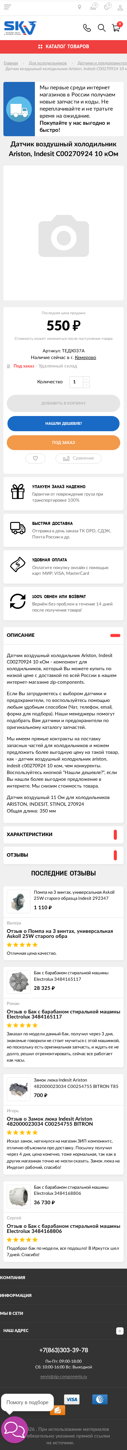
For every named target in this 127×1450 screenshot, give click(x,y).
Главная (11, 63)
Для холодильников (48, 63)
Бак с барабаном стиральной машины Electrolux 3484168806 (71, 1190)
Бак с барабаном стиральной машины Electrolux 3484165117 (71, 976)
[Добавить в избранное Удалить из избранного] (35, 458)
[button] (14, 1429)
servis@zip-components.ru (63, 1376)
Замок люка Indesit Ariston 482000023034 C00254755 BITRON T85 (76, 1083)
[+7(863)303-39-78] (87, 28)
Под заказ (63, 442)
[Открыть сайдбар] (7, 6)
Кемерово (85, 357)
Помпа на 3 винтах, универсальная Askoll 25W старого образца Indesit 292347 (74, 895)
